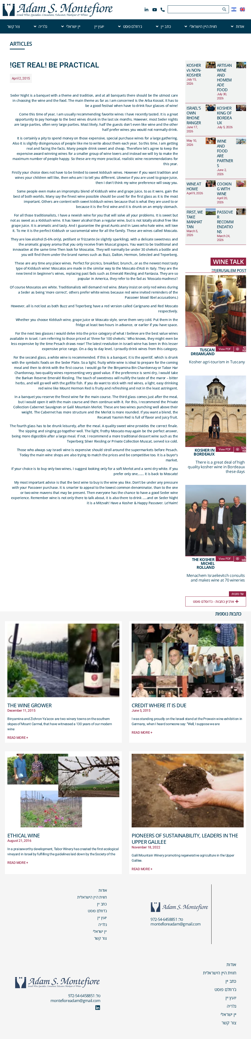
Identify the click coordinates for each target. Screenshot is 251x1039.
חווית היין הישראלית (92, 897)
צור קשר (13, 26)
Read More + (17, 737)
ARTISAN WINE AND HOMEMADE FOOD (224, 77)
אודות (240, 26)
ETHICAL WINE (23, 835)
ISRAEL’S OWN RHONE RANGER (194, 115)
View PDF (225, 349)
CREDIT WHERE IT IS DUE (159, 705)
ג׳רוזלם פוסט (132, 26)
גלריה (42, 26)
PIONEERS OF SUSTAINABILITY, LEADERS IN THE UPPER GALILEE (185, 838)
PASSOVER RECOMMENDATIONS (225, 221)
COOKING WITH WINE (224, 188)
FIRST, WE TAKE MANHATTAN (195, 219)
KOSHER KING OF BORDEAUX (224, 115)
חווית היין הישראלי (203, 26)
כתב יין (166, 26)
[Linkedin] (97, 1007)
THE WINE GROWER (29, 705)
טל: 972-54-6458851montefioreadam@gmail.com (176, 922)
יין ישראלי (73, 26)
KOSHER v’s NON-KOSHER (194, 70)
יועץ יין (99, 26)
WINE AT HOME (194, 186)
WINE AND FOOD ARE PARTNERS (225, 153)
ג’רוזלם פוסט (97, 910)
